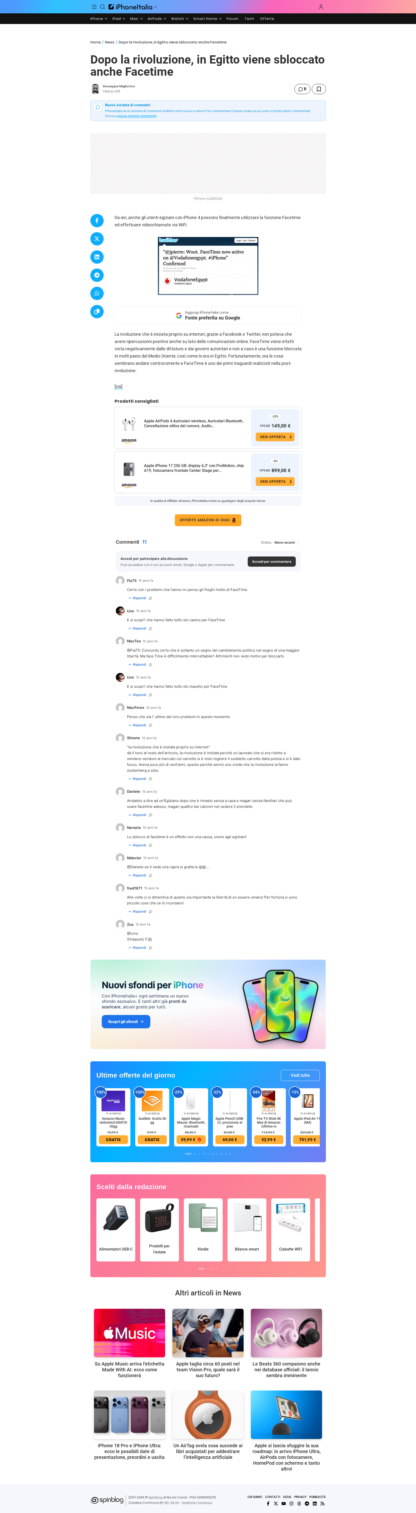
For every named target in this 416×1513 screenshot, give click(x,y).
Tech (249, 18)
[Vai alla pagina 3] (199, 1154)
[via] (118, 386)
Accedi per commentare (271, 561)
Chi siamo (254, 1497)
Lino (134, 933)
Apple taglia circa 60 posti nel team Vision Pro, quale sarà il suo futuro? (208, 1369)
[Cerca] (102, 7)
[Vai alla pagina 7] (217, 1154)
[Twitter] (276, 1503)
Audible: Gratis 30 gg (152, 1120)
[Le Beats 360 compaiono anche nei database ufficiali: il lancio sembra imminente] (286, 1333)
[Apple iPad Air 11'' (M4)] (307, 1101)
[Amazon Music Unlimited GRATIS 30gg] (113, 1101)
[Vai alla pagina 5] (208, 1154)
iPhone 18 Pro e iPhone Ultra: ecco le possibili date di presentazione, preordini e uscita (129, 1451)
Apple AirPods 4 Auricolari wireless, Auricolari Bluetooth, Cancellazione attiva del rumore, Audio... (193, 423)
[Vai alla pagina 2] (195, 1154)
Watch (177, 18)
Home (95, 42)
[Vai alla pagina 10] (230, 1154)
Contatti (272, 1497)
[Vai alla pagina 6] (212, 1154)
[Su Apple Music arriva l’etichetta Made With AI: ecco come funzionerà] (129, 1333)
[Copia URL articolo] (97, 311)
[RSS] (322, 1503)
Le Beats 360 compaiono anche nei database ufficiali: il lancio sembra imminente (286, 1369)
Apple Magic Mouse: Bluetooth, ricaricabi (191, 1122)
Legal (287, 1497)
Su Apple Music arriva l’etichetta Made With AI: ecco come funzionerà (129, 1369)
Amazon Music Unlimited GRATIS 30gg (113, 1122)
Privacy (300, 1497)
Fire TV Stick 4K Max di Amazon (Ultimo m (269, 1122)
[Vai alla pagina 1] (188, 1154)
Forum (233, 18)
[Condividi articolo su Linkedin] (97, 257)
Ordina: (266, 542)
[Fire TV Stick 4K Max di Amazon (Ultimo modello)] (268, 1101)
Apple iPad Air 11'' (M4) (307, 1120)
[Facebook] (268, 1503)
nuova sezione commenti (137, 116)
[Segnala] (150, 598)
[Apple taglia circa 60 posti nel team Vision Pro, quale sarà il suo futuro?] (208, 1333)
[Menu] (94, 7)
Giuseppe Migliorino (118, 86)
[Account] (321, 7)
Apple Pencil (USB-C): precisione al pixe (229, 1122)
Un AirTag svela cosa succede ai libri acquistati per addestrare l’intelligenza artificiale (208, 1451)
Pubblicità (317, 1497)
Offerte (267, 18)
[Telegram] (307, 1503)
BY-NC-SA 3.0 (169, 1503)
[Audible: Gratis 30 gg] (152, 1101)
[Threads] (299, 1503)
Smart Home (205, 18)
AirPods (155, 18)
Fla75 (135, 650)
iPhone (96, 18)
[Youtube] (283, 1503)
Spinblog (155, 1497)
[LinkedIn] (315, 1503)
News (109, 42)
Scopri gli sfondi (123, 1021)
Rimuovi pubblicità (208, 198)
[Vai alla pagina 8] (221, 1154)
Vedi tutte (300, 1075)
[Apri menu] (155, 6)
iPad (116, 18)
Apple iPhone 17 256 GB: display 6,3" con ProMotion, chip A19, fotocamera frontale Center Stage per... (194, 468)
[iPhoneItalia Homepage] (130, 6)
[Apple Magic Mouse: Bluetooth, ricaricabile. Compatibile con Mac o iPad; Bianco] (191, 1101)
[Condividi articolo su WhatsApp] (97, 293)
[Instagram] (291, 1503)
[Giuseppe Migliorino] (95, 89)
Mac (134, 18)
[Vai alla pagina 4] (204, 1154)
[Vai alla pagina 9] (226, 1154)
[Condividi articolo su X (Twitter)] (97, 238)
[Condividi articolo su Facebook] (97, 220)
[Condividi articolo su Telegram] (97, 275)
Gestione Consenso (197, 1503)
